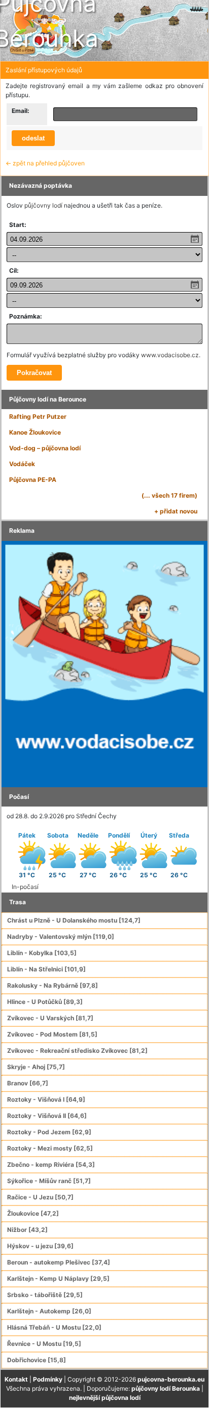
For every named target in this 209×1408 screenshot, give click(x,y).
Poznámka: (25, 316)
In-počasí (25, 886)
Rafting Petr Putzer (37, 416)
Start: (17, 224)
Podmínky (47, 1379)
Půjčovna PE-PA (32, 479)
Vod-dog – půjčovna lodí (45, 448)
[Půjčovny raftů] (104, 663)
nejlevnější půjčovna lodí (105, 1397)
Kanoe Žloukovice (35, 432)
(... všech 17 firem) (169, 495)
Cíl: (14, 270)
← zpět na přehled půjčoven (45, 163)
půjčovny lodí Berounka (165, 1388)
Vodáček (22, 464)
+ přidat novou (175, 511)
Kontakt (16, 1379)
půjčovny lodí (43, 205)
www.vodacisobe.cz (170, 355)
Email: (20, 110)
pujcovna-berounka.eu (170, 1379)
